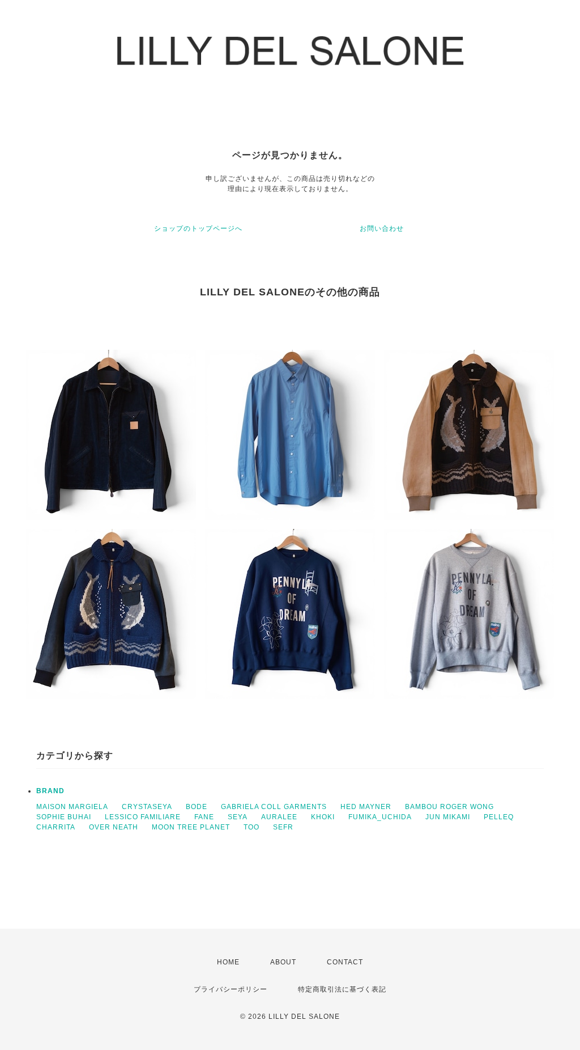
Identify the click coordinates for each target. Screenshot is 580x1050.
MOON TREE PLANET (191, 827)
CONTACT (345, 962)
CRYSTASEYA (147, 807)
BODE (196, 807)
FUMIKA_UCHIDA (380, 817)
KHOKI (323, 817)
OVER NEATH (113, 827)
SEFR (283, 827)
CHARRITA (55, 827)
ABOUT (283, 962)
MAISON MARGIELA (72, 807)
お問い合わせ (382, 228)
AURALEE (279, 817)
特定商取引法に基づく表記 (342, 989)
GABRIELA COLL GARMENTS (274, 807)
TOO (251, 827)
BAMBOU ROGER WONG (449, 807)
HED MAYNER (365, 807)
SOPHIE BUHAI (63, 817)
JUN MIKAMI (447, 817)
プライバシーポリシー (230, 989)
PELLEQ (499, 817)
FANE (204, 817)
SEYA (238, 817)
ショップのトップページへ (198, 228)
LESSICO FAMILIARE (143, 817)
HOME (228, 962)
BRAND (50, 791)
